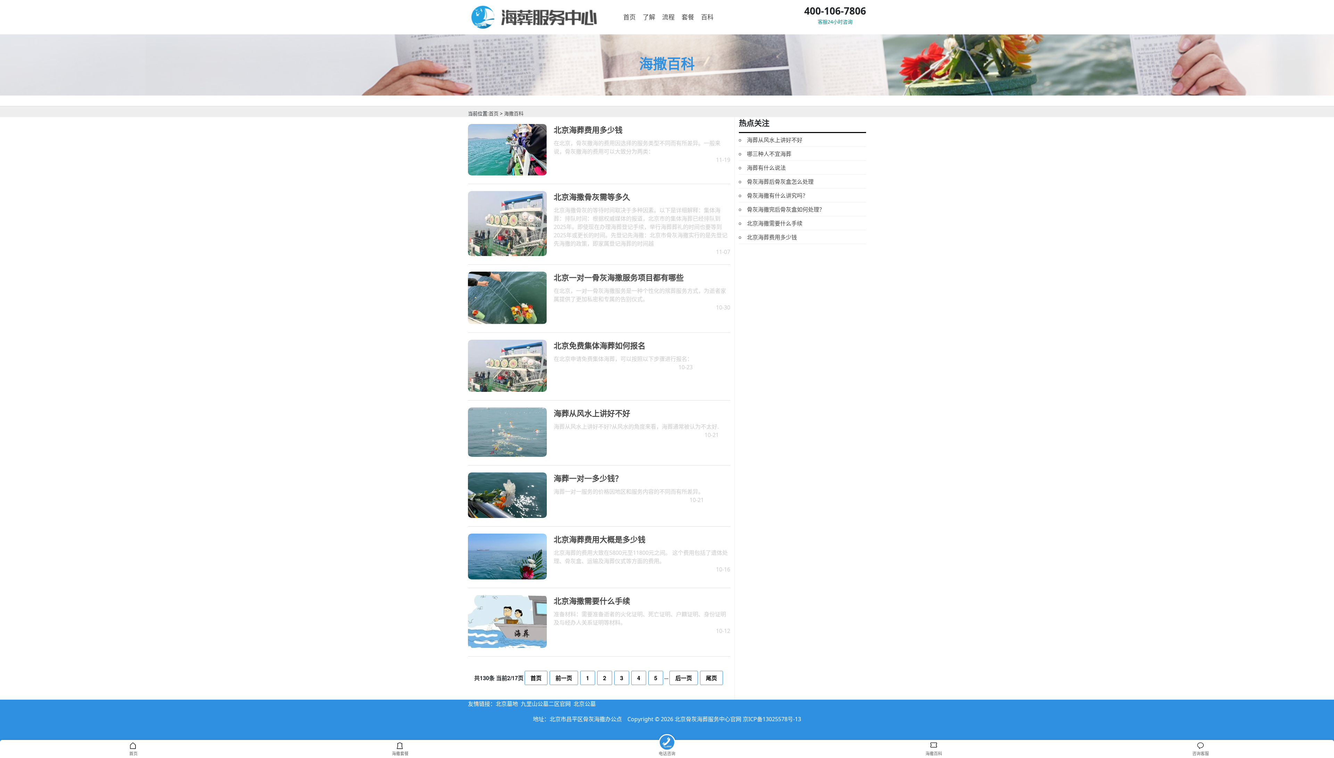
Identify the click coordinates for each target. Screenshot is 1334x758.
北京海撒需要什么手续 (592, 600)
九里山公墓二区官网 (546, 704)
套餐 (688, 17)
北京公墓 (585, 704)
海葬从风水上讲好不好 (592, 413)
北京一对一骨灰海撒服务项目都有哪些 (619, 277)
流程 (668, 17)
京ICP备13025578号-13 (772, 719)
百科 (707, 17)
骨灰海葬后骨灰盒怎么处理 (780, 182)
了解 (649, 17)
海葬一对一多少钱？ (588, 478)
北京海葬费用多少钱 (588, 129)
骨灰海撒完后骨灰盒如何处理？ (786, 209)
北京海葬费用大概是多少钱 (599, 539)
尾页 (711, 678)
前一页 (563, 678)
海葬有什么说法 (766, 168)
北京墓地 (507, 704)
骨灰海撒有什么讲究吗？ (777, 195)
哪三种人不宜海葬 (769, 154)
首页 (629, 17)
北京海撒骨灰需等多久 (592, 196)
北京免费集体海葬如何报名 (599, 345)
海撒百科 (514, 113)
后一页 (683, 678)
